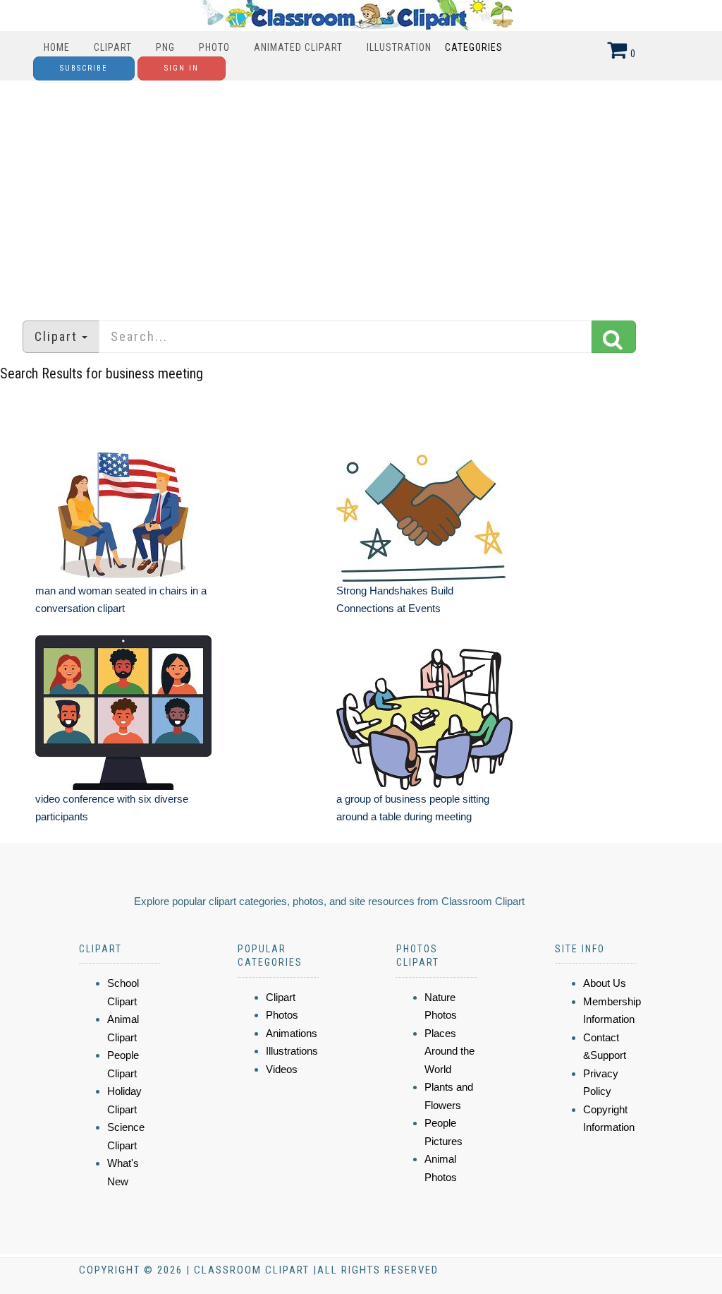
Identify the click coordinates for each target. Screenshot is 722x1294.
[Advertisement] (361, 193)
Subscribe (84, 68)
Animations (291, 1033)
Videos (282, 1069)
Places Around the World (449, 1051)
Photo (214, 47)
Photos (282, 1015)
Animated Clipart (298, 47)
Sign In (181, 68)
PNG (165, 47)
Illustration (399, 47)
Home (57, 47)
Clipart (113, 47)
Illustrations (292, 1051)
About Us (604, 983)
